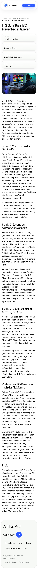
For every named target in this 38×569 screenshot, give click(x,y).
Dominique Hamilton (11, 39)
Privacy (14, 562)
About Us (7, 562)
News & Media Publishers (21, 18)
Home (4, 18)
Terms (21, 562)
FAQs (28, 543)
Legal (27, 562)
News (9, 18)
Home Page (10, 543)
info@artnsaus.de (12, 548)
